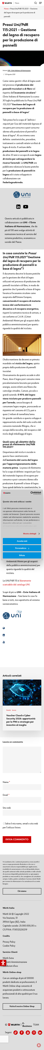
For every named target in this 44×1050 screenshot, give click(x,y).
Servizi (14, 710)
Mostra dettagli (29, 534)
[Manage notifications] (39, 1045)
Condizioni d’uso (10, 966)
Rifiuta (22, 555)
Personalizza (20, 548)
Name (6, 782)
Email (6, 795)
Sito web (7, 808)
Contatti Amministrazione (15, 962)
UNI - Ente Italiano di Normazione (19, 70)
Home (6, 9)
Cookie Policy (9, 946)
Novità (8, 710)
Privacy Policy (9, 942)
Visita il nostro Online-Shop (22, 1006)
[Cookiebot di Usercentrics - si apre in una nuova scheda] (31, 493)
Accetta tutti (22, 541)
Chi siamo (22, 891)
